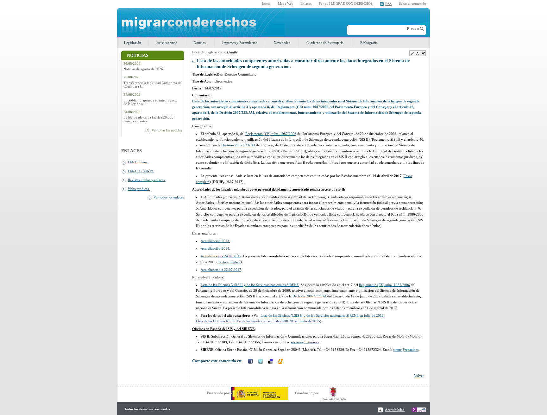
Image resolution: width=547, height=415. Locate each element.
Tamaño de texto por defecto (417, 53)
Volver (419, 375)
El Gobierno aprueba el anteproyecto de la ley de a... (150, 102)
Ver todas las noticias (167, 130)
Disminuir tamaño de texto (412, 53)
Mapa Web (285, 3)
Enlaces (305, 3)
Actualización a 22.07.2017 (221, 270)
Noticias (199, 43)
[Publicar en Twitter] (261, 362)
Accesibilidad (395, 410)
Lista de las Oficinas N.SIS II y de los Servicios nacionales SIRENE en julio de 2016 (322, 315)
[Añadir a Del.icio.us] (271, 362)
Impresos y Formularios (239, 43)
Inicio (266, 3)
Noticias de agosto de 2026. (143, 69)
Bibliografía (369, 43)
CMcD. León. (138, 162)
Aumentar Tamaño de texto (423, 53)
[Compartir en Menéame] (281, 362)
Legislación (132, 43)
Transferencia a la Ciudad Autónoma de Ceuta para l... (152, 84)
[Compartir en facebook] (251, 362)
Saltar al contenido (412, 3)
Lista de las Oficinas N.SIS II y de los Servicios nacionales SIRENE (250, 285)
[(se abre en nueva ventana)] (259, 393)
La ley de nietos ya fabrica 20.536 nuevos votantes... (148, 119)
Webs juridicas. (139, 189)
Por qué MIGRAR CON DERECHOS (346, 3)
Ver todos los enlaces (169, 197)
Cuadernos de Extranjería (324, 43)
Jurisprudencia (166, 43)
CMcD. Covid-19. (141, 171)
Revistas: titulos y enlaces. (147, 180)
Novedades (282, 43)
